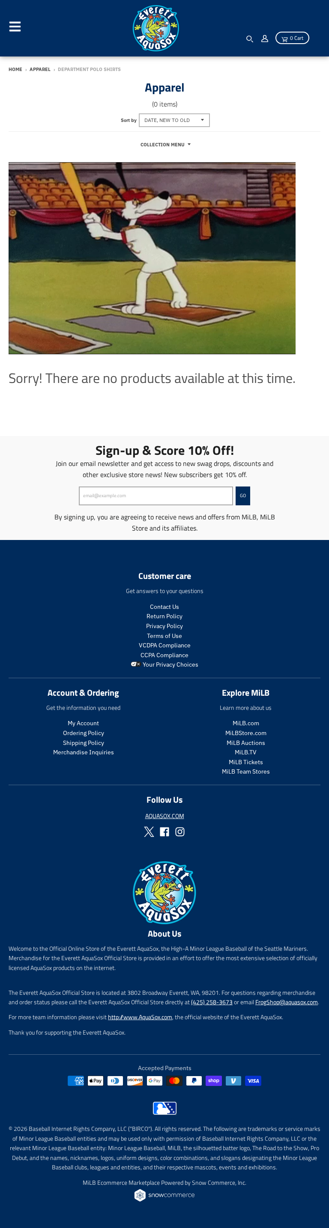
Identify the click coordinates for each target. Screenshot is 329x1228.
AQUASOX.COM (164, 815)
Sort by (129, 120)
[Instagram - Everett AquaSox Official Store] (180, 832)
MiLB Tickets (246, 762)
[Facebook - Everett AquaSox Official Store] (164, 832)
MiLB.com (246, 723)
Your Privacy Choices (169, 664)
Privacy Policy (164, 626)
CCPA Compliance (164, 655)
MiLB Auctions (246, 743)
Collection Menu (163, 145)
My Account (83, 723)
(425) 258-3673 (212, 1001)
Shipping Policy (83, 743)
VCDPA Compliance (165, 645)
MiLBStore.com (245, 733)
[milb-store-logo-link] (164, 1112)
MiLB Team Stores (246, 771)
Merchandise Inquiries (83, 752)
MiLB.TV (246, 752)
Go (243, 495)
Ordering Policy (83, 733)
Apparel (40, 69)
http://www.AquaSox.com (140, 1016)
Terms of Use (164, 636)
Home (15, 69)
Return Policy (164, 616)
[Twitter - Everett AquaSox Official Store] (149, 832)
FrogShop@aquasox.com (286, 1001)
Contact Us (164, 607)
